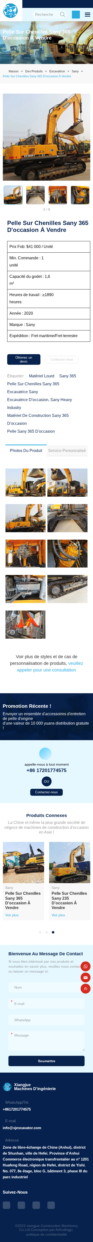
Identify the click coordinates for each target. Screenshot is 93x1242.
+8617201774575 (17, 1109)
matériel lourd (41, 376)
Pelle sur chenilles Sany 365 (33, 384)
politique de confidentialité (46, 1234)
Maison (14, 71)
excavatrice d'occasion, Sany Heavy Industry (39, 404)
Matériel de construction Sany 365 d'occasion (38, 419)
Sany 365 (67, 376)
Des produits (34, 71)
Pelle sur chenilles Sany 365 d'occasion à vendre (37, 76)
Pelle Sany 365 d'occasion (31, 431)
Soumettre (46, 1061)
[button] (40, 932)
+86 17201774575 (46, 770)
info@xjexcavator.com (22, 1128)
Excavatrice (57, 71)
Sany (75, 71)
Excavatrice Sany (22, 392)
